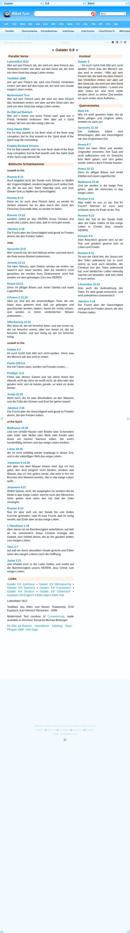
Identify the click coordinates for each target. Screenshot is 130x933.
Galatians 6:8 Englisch (20, 595)
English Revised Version (23, 145)
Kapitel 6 (21, 43)
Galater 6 (83, 61)
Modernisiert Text (18, 95)
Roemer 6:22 (15, 508)
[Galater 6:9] (126, 426)
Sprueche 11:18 (88, 127)
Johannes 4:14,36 (18, 462)
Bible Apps (43, 595)
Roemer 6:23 (86, 215)
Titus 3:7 (12, 546)
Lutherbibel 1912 (18, 61)
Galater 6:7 (14, 349)
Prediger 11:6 (15, 373)
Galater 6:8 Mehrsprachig (55, 584)
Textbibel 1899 (16, 78)
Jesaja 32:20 (15, 394)
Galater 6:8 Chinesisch (55, 591)
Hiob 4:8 (83, 111)
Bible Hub (58, 595)
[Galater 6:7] (4, 426)
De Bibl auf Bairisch (19, 112)
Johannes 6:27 (16, 487)
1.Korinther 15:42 (89, 284)
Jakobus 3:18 (15, 229)
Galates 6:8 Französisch (55, 587)
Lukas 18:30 (15, 449)
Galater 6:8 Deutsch (20, 591)
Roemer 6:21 (86, 198)
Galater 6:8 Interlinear (21, 584)
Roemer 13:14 (16, 215)
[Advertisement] (65, 658)
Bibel (6, 43)
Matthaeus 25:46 (88, 182)
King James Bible (18, 129)
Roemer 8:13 (15, 198)
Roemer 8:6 (85, 236)
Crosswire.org (55, 616)
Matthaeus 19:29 (17, 428)
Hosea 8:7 (84, 144)
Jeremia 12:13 (16, 262)
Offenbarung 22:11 (19, 322)
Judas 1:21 (14, 560)
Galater (13, 43)
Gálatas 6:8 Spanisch (21, 587)
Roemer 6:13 (15, 176)
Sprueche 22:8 (16, 249)
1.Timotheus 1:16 (18, 525)
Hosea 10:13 (15, 283)
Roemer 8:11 (86, 253)
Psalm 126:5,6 (16, 363)
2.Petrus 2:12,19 (17, 297)
